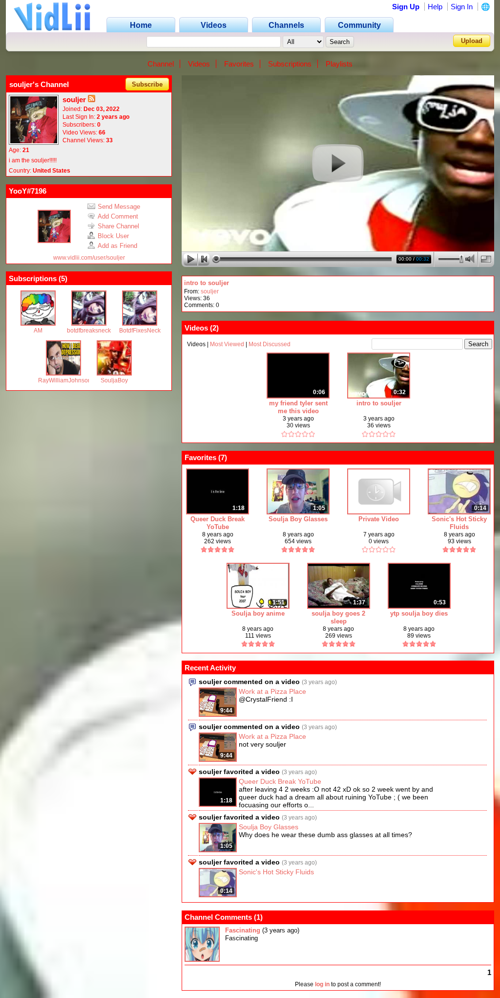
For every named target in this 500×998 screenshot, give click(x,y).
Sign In (462, 6)
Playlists (339, 64)
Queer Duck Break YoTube (217, 523)
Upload (471, 40)
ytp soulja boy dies (419, 613)
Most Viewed (227, 344)
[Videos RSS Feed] (91, 99)
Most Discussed (270, 344)
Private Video (378, 519)
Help (435, 6)
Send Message (119, 206)
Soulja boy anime (258, 613)
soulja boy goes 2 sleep (338, 617)
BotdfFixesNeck (140, 330)
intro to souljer (206, 283)
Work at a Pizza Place (272, 691)
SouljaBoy (114, 380)
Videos (199, 64)
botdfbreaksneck (89, 330)
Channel (160, 64)
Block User (113, 236)
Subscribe (147, 84)
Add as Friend (117, 245)
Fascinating (242, 930)
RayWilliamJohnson (64, 380)
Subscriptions (290, 64)
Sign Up (405, 6)
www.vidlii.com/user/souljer (89, 257)
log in (322, 984)
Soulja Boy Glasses (298, 519)
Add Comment (118, 216)
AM (38, 330)
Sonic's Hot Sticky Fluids (459, 523)
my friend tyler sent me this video (298, 407)
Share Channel (118, 226)
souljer (210, 291)
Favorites (239, 64)
